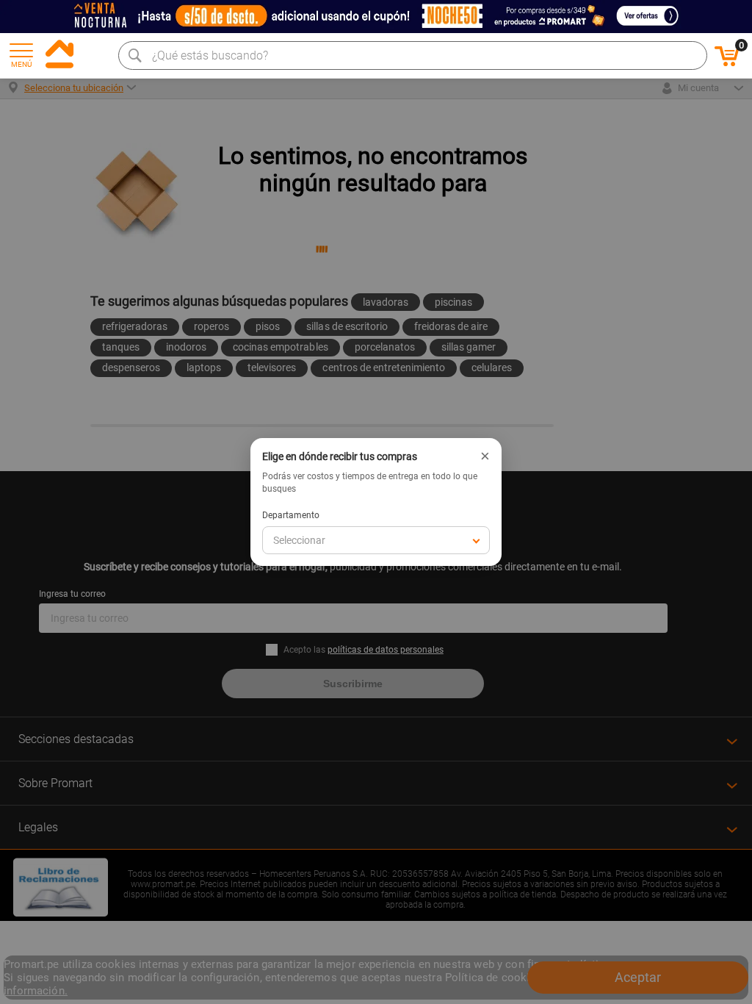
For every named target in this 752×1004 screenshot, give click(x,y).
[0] (727, 64)
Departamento (290, 515)
